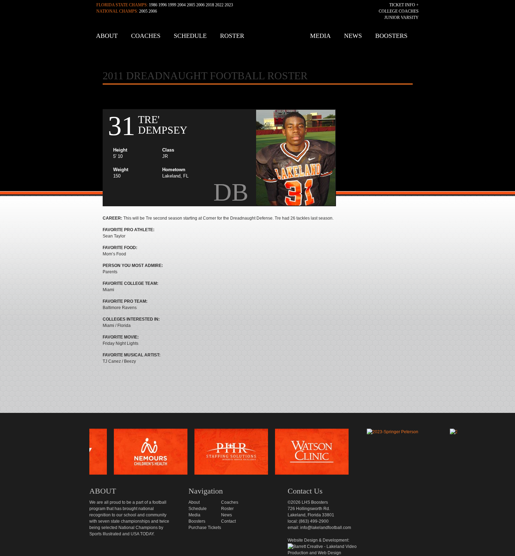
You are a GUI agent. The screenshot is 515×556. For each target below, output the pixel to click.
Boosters (391, 36)
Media (320, 36)
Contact (228, 521)
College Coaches (399, 11)
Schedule (190, 36)
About (107, 36)
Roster (232, 36)
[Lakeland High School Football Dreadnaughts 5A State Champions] (262, 420)
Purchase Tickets (204, 527)
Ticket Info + (404, 4)
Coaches (145, 36)
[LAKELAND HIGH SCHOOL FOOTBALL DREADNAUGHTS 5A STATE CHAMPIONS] (259, 38)
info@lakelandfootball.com (325, 527)
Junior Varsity (401, 17)
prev (78, 454)
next (469, 454)
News (353, 36)
